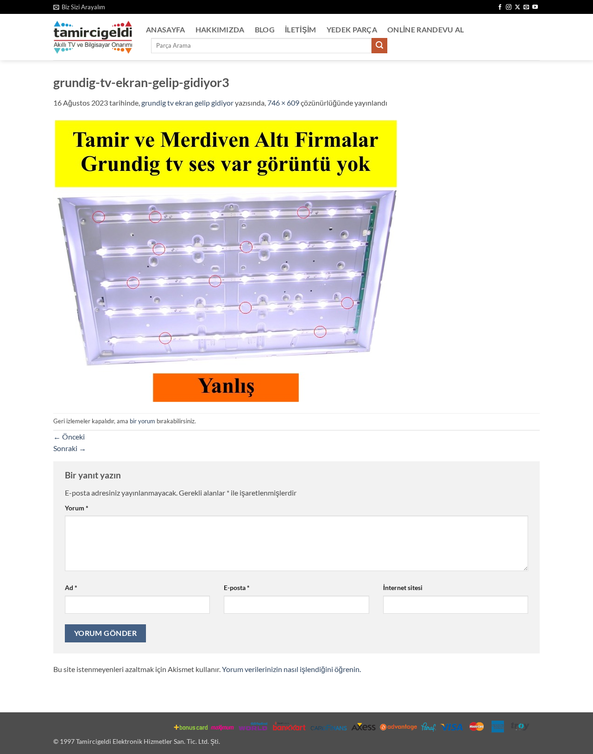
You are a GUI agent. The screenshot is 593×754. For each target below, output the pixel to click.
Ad (71, 587)
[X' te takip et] (517, 7)
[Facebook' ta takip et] (500, 7)
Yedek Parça (352, 29)
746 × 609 (283, 102)
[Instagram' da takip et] (508, 7)
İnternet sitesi (403, 587)
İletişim (300, 29)
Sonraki (69, 448)
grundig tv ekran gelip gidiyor (187, 102)
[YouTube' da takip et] (535, 7)
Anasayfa (165, 29)
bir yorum (142, 421)
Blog (265, 29)
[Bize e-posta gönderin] (526, 7)
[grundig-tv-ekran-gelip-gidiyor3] (226, 260)
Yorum (76, 508)
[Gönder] (379, 46)
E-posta (237, 587)
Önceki (69, 436)
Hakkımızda (220, 29)
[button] (79, 7)
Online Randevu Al (425, 29)
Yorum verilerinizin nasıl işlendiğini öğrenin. (291, 669)
